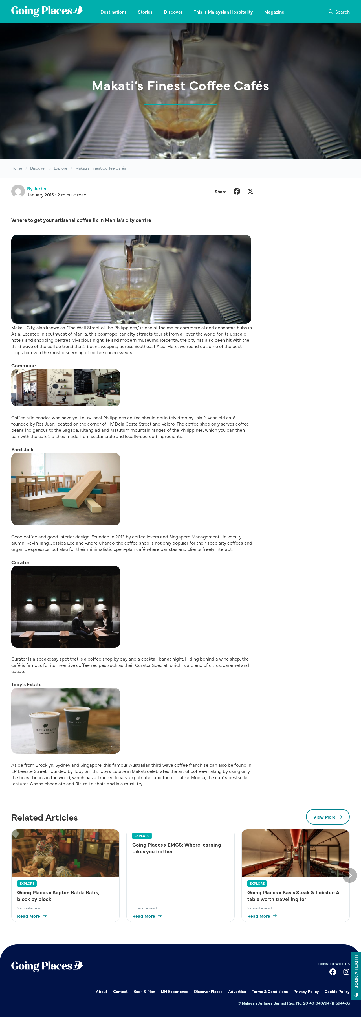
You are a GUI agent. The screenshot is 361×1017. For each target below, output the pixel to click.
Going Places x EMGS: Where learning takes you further (176, 848)
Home (16, 168)
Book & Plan (144, 991)
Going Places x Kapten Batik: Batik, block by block (58, 896)
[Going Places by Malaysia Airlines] (47, 11)
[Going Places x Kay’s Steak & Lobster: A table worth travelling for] (295, 853)
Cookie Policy (337, 991)
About (101, 991)
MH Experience (174, 991)
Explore (60, 168)
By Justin (36, 188)
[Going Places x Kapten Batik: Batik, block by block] (65, 853)
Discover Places (208, 991)
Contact (120, 991)
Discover (38, 168)
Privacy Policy (306, 991)
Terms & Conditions (270, 991)
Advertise (237, 991)
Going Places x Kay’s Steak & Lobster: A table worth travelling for (293, 896)
